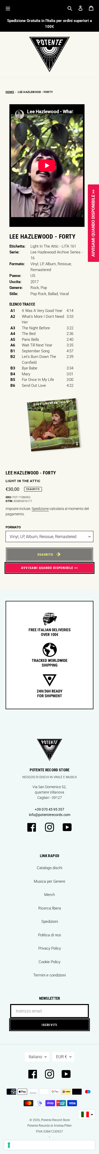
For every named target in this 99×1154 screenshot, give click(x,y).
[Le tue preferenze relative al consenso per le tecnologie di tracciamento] (49, 1145)
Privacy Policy (49, 948)
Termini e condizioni (49, 975)
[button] (86, 1114)
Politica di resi (49, 935)
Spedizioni (49, 921)
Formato (13, 527)
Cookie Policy (49, 962)
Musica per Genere (49, 881)
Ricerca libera (49, 908)
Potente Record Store (55, 1120)
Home (10, 92)
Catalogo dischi (49, 868)
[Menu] (8, 8)
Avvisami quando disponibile (47, 568)
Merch (49, 894)
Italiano (35, 1056)
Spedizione (40, 509)
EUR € (61, 1056)
